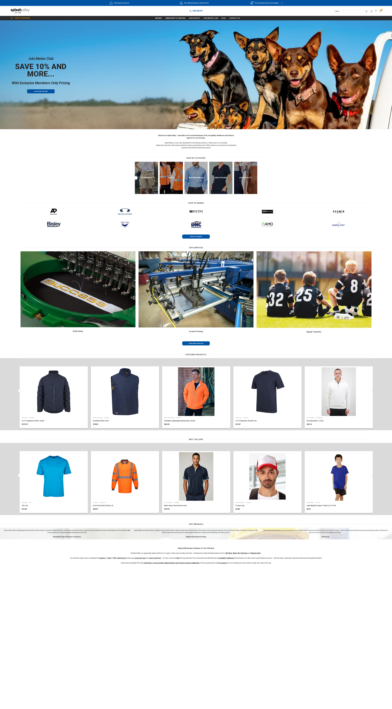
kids (178, 558)
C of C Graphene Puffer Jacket (33, 421)
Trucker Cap (239, 506)
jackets (102, 558)
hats (109, 558)
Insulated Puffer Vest (101, 421)
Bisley (235, 553)
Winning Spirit (256, 553)
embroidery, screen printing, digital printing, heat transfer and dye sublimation (171, 563)
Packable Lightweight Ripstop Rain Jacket (179, 421)
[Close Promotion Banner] (281, 4)
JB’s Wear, (228, 553)
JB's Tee (25, 506)
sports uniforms (155, 558)
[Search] (366, 11)
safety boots (121, 558)
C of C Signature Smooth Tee (246, 421)
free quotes (222, 563)
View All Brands (196, 236)
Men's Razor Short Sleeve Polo (175, 506)
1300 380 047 (197, 11)
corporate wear (140, 558)
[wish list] (376, 11)
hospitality (222, 558)
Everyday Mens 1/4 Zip (315, 421)
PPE (114, 558)
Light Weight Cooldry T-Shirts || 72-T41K (321, 506)
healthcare (230, 558)
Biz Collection (243, 553)
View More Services (196, 343)
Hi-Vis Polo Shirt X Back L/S (103, 506)
